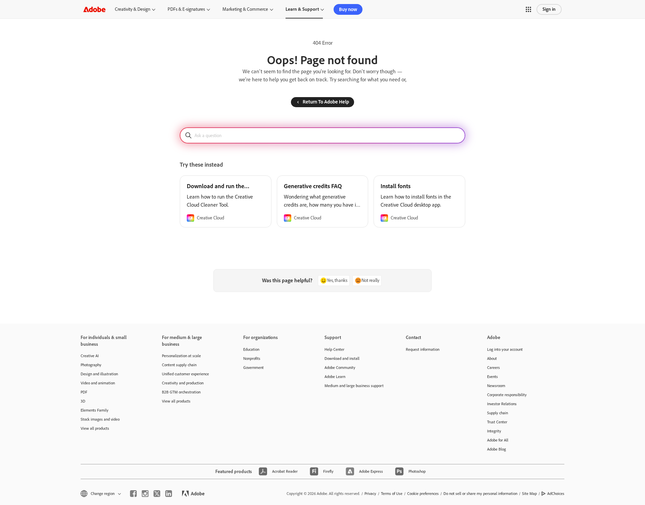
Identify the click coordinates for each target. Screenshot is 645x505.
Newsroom (496, 385)
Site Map (529, 493)
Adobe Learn (335, 376)
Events (492, 376)
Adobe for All (497, 440)
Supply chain (497, 413)
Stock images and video (100, 419)
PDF (84, 392)
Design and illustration (99, 374)
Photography (91, 365)
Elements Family (95, 410)
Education (251, 349)
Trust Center (497, 422)
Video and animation (98, 383)
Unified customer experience (185, 374)
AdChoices (555, 493)
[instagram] (145, 493)
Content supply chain (179, 365)
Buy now (348, 9)
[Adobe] (94, 9)
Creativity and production (183, 383)
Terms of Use (391, 493)
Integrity (494, 431)
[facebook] (133, 493)
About (492, 358)
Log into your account (505, 349)
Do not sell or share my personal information (480, 493)
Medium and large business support (354, 385)
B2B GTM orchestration (181, 392)
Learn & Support (302, 9)
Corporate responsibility (507, 394)
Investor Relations (502, 404)
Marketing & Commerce (245, 9)
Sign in (549, 9)
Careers (493, 367)
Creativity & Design (132, 9)
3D (83, 401)
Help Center (334, 349)
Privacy (370, 493)
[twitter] (157, 493)
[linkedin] (168, 493)
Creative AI (90, 355)
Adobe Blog (496, 449)
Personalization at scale (181, 355)
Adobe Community (340, 367)
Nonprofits (251, 358)
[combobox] (322, 135)
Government (253, 367)
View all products (95, 428)
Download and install (342, 358)
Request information (422, 349)
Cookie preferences (423, 493)
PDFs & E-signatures (186, 9)
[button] (528, 9)
